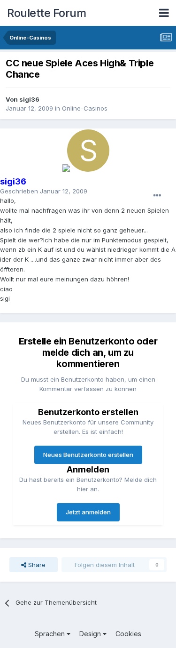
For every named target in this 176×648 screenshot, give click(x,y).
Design (91, 634)
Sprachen (51, 634)
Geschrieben (43, 191)
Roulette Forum (46, 13)
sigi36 (29, 99)
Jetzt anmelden (88, 512)
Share (36, 564)
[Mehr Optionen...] (157, 195)
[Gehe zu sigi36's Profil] (88, 150)
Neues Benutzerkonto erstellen (88, 454)
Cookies (128, 634)
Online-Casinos (84, 108)
